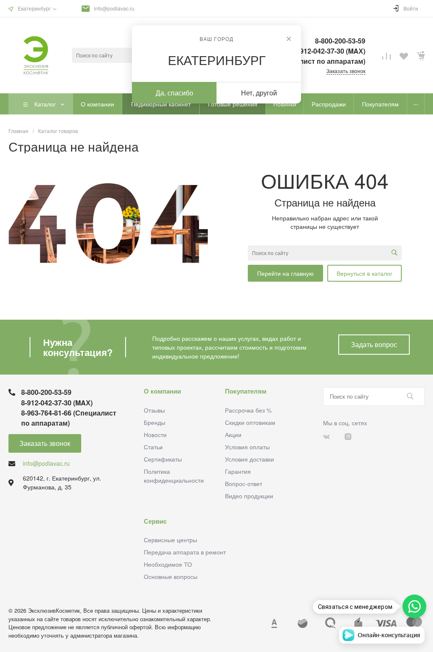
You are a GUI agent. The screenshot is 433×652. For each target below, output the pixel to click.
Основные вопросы (170, 576)
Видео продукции (249, 496)
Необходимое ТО (168, 564)
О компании (162, 391)
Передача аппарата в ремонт (185, 552)
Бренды (154, 422)
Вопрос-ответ (243, 483)
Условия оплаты (247, 447)
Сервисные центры (170, 539)
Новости (155, 434)
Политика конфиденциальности (174, 475)
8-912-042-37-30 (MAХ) (57, 403)
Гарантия (238, 471)
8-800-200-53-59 (46, 392)
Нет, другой (259, 93)
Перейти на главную (285, 273)
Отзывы (154, 410)
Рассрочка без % (248, 410)
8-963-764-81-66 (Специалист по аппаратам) (68, 418)
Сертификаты (163, 459)
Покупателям (245, 391)
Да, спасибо (174, 93)
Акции (233, 434)
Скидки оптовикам (250, 422)
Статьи (153, 447)
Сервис (155, 521)
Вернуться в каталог (364, 273)
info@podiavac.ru (114, 8)
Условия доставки (249, 459)
